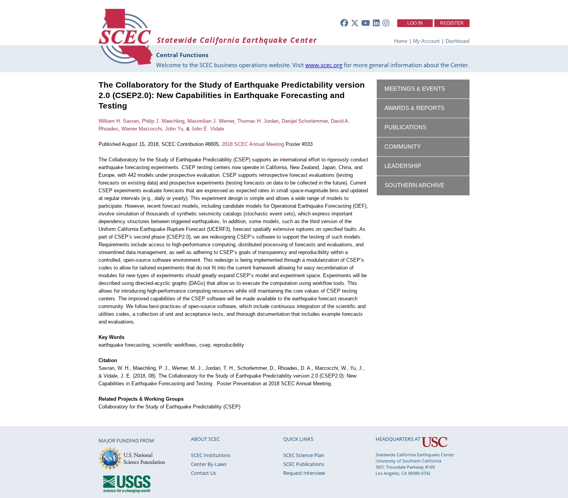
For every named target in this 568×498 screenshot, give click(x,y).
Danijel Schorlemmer (305, 121)
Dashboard (457, 41)
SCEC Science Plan (303, 455)
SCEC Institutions (210, 455)
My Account (426, 41)
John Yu (174, 129)
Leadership (402, 166)
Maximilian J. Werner (210, 121)
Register (452, 23)
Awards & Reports (414, 108)
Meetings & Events (414, 89)
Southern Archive (414, 185)
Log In (415, 23)
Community (402, 147)
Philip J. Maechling (163, 121)
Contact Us (203, 472)
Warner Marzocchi (141, 129)
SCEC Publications (303, 464)
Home (400, 41)
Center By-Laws (208, 464)
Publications (405, 127)
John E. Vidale (207, 129)
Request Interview (304, 472)
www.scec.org (323, 65)
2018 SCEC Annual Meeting (253, 144)
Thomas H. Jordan (258, 121)
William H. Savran (119, 121)
